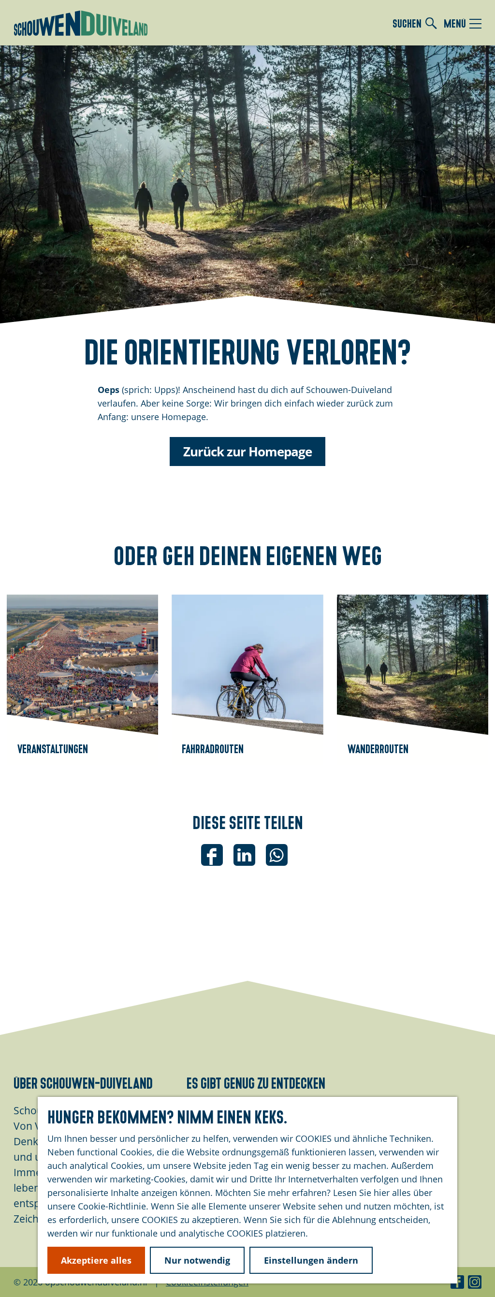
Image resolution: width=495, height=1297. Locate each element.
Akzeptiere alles (96, 1260)
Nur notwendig (197, 1260)
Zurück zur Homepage (247, 451)
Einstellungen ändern (311, 1260)
